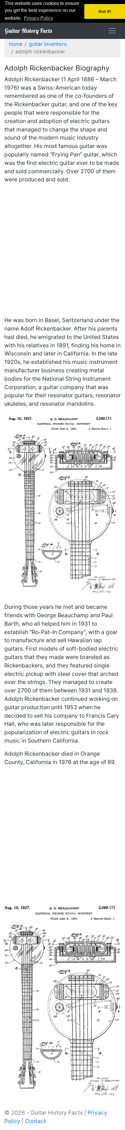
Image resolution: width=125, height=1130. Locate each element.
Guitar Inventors (48, 44)
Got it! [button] (105, 11)
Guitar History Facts (28, 30)
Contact (35, 1121)
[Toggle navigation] (112, 31)
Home (15, 44)
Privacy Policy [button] (38, 18)
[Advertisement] (62, 250)
